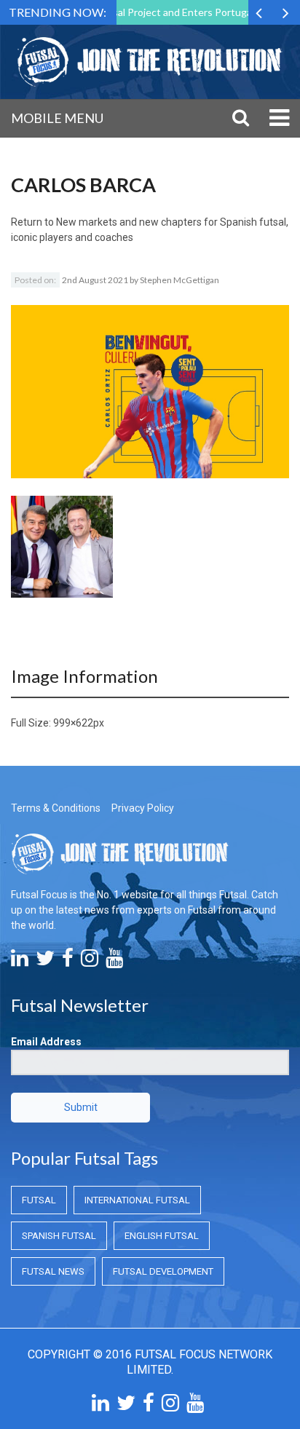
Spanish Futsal (59, 1235)
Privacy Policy (142, 808)
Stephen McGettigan (179, 279)
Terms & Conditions (55, 808)
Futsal (39, 1200)
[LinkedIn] (19, 961)
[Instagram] (89, 961)
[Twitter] (45, 961)
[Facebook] (68, 961)
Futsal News (53, 1271)
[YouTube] (114, 961)
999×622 (73, 723)
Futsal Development (163, 1271)
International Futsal (137, 1200)
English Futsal (162, 1235)
